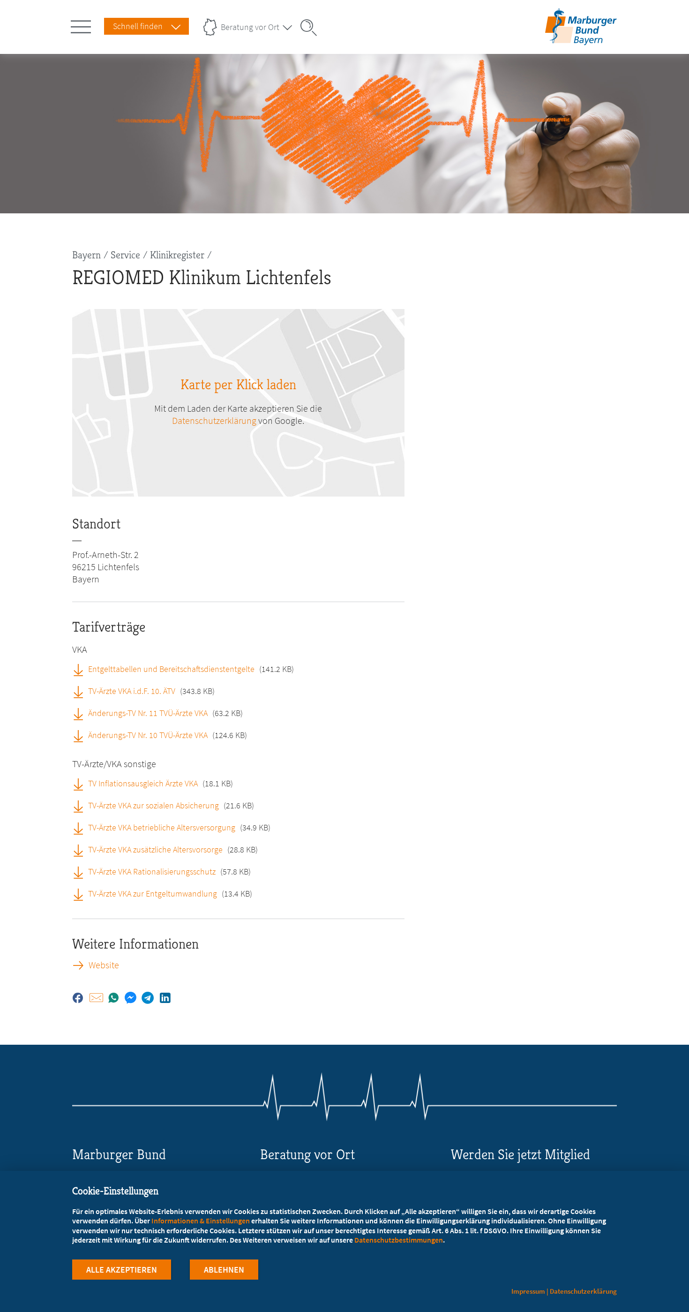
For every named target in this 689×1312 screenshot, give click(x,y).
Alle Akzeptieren (121, 1269)
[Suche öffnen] (311, 27)
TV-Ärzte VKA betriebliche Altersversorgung (161, 827)
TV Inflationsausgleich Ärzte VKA (143, 783)
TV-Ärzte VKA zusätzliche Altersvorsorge (155, 849)
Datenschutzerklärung (214, 420)
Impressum (528, 1291)
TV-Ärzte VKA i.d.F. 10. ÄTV (131, 691)
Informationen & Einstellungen (200, 1220)
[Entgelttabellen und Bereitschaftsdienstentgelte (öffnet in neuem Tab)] (81, 669)
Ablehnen (224, 1269)
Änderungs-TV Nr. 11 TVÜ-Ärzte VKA (148, 713)
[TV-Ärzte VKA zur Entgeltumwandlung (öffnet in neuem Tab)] (81, 893)
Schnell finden (138, 26)
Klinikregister (177, 255)
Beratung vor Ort (250, 27)
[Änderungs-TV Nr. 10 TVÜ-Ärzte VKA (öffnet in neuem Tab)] (81, 735)
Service (125, 255)
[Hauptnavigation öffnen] (82, 25)
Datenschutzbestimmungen (398, 1239)
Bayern (86, 255)
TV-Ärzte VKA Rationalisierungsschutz (152, 871)
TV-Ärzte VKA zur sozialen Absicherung (153, 805)
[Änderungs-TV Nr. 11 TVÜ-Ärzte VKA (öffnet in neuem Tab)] (81, 713)
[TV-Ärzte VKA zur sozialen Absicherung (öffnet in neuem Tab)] (81, 805)
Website (104, 965)
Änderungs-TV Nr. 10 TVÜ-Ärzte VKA (148, 735)
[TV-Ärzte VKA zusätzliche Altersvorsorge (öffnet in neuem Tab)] (81, 849)
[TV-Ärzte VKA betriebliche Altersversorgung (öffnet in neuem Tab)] (81, 827)
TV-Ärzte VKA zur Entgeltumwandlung (152, 893)
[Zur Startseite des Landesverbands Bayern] (578, 39)
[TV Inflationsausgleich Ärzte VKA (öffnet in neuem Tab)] (81, 783)
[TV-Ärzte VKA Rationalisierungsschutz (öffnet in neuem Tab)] (81, 871)
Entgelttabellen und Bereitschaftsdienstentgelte (171, 669)
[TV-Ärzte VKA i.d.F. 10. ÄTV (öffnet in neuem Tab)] (81, 691)
